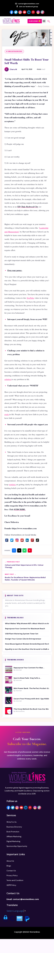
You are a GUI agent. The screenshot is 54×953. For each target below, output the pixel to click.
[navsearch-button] (49, 22)
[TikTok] (37, 539)
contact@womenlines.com (26, 899)
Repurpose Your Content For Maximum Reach (25, 628)
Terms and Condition (15, 880)
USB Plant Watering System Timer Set (21, 633)
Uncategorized (15, 51)
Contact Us (11, 871)
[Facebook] (6, 539)
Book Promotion (13, 832)
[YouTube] (22, 539)
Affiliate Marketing (14, 836)
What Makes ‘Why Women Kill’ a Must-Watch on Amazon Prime (27, 623)
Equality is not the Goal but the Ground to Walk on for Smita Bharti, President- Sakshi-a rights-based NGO (27, 649)
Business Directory (14, 827)
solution (8, 379)
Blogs (9, 866)
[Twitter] (12, 539)
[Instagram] (17, 539)
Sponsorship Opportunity (17, 846)
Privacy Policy (12, 875)
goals (6, 414)
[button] (44, 21)
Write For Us (12, 822)
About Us (10, 861)
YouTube (30, 298)
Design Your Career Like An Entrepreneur (23, 639)
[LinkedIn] (27, 539)
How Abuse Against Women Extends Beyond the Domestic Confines (27, 644)
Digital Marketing (13, 841)
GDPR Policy (11, 885)
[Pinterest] (32, 539)
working (12, 484)
